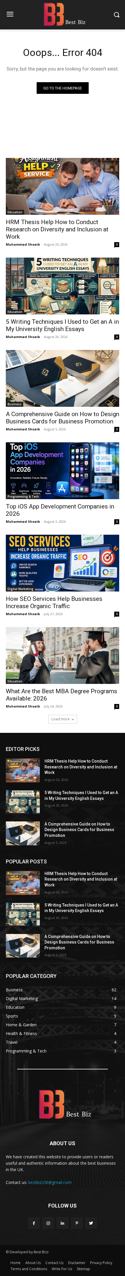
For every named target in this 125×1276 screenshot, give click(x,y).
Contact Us (54, 1262)
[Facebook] (34, 1223)
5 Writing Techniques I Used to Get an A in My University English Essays (62, 325)
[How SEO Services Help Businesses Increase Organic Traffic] (62, 563)
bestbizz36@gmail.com (50, 1182)
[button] (116, 15)
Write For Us (62, 1268)
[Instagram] (48, 1223)
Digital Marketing (20, 589)
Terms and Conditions (28, 1268)
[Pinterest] (77, 1223)
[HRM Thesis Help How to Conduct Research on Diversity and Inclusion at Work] (62, 186)
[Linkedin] (62, 1223)
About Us (33, 1262)
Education (15, 212)
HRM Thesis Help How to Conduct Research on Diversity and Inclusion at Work (57, 229)
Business (15, 404)
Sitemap (83, 1268)
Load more (60, 719)
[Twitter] (91, 1223)
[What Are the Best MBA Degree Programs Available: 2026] (62, 655)
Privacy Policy (101, 1262)
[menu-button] (10, 15)
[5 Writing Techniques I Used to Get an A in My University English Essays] (62, 286)
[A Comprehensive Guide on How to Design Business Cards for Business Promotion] (62, 378)
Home (15, 1262)
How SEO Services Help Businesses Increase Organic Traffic (54, 602)
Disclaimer (76, 1262)
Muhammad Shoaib (23, 244)
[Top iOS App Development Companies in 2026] (62, 470)
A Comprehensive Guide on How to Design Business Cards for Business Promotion (62, 418)
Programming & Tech (23, 496)
